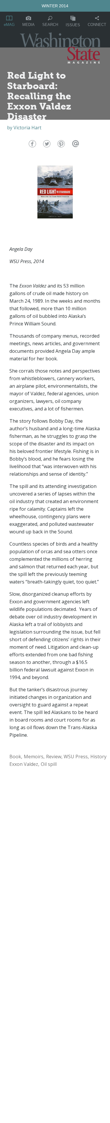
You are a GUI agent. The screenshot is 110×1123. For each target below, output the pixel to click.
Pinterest (60, 145)
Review (53, 756)
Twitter (46, 145)
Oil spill (49, 764)
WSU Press (76, 756)
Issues (73, 25)
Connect (97, 24)
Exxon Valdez (23, 764)
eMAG (9, 24)
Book (15, 756)
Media (28, 24)
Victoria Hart (27, 127)
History (98, 756)
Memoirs (33, 756)
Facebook (31, 145)
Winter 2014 (55, 5)
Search (50, 24)
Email (74, 145)
